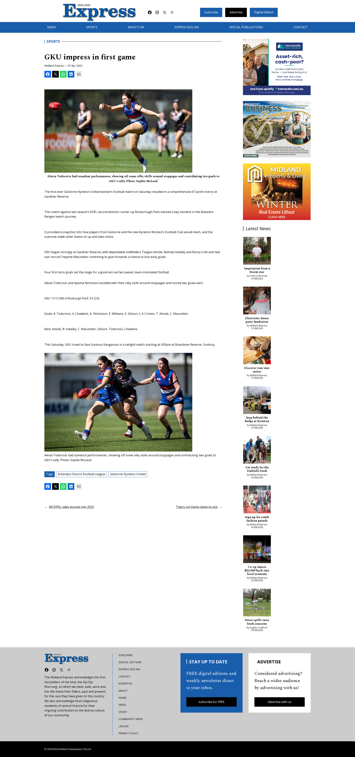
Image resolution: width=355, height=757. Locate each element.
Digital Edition (263, 12)
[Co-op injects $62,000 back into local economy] (257, 550)
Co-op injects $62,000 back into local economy (257, 570)
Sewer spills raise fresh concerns (257, 621)
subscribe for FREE (211, 702)
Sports (53, 41)
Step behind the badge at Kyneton (257, 419)
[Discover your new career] (257, 351)
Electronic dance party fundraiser (257, 320)
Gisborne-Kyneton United (128, 474)
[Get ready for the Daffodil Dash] (257, 450)
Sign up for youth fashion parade (257, 519)
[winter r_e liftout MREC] (277, 191)
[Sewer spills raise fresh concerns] (257, 603)
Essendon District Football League (81, 474)
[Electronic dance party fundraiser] (257, 301)
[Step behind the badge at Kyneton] (257, 400)
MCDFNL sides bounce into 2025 (71, 507)
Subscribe (211, 12)
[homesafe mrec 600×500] (277, 67)
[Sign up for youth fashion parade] (257, 500)
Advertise (236, 12)
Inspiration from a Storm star (257, 270)
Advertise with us (279, 702)
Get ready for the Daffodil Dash (257, 469)
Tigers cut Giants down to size (197, 507)
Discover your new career (257, 369)
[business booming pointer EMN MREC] (277, 129)
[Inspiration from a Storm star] (257, 251)
